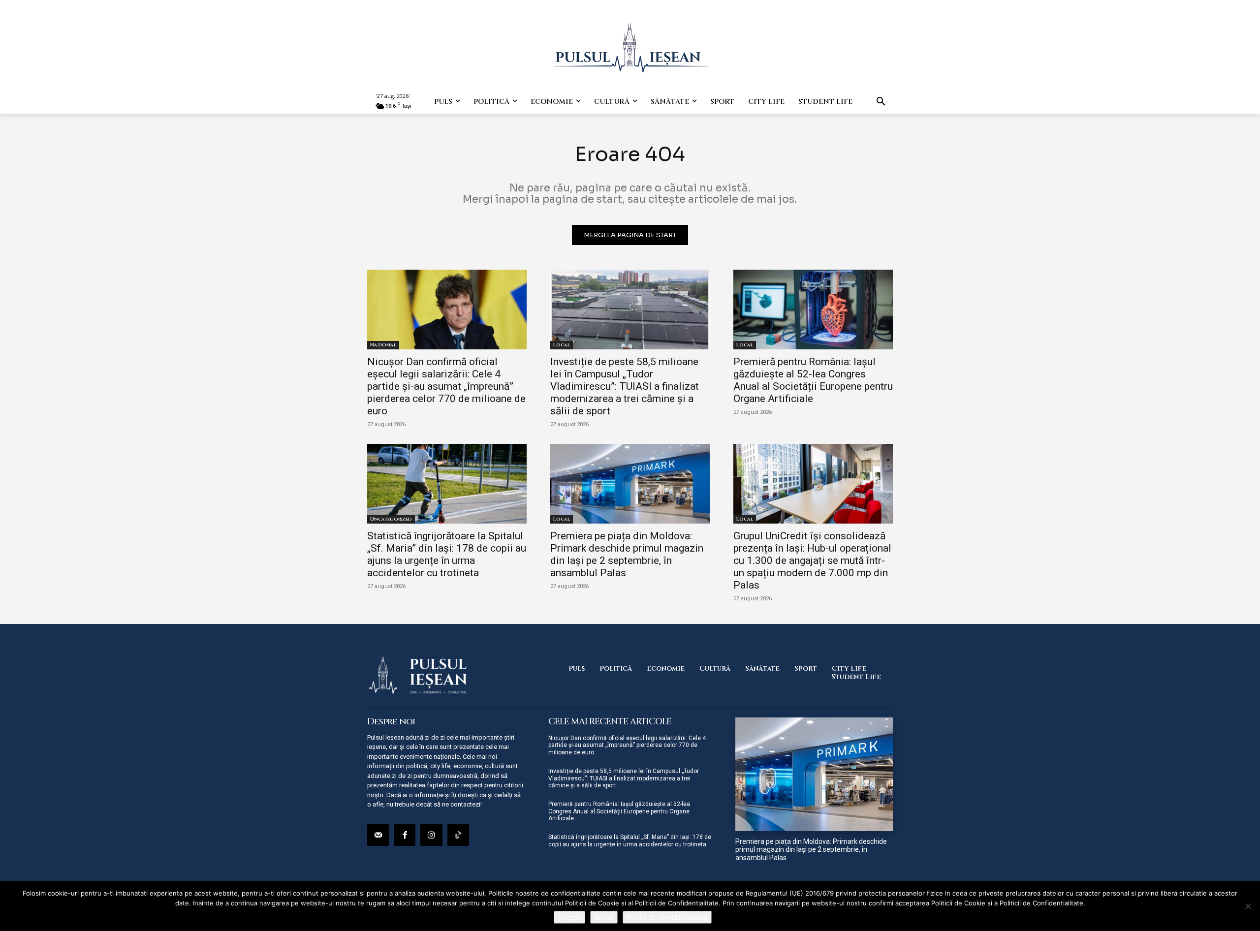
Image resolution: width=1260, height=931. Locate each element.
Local (561, 344)
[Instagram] (431, 835)
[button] (881, 102)
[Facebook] (404, 835)
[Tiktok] (458, 835)
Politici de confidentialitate (667, 917)
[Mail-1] (378, 835)
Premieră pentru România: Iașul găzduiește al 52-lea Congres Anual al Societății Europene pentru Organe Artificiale (813, 380)
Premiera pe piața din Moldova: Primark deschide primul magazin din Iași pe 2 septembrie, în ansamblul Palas (626, 554)
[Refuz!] (1248, 906)
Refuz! (604, 917)
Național (383, 344)
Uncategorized (391, 519)
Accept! (569, 917)
